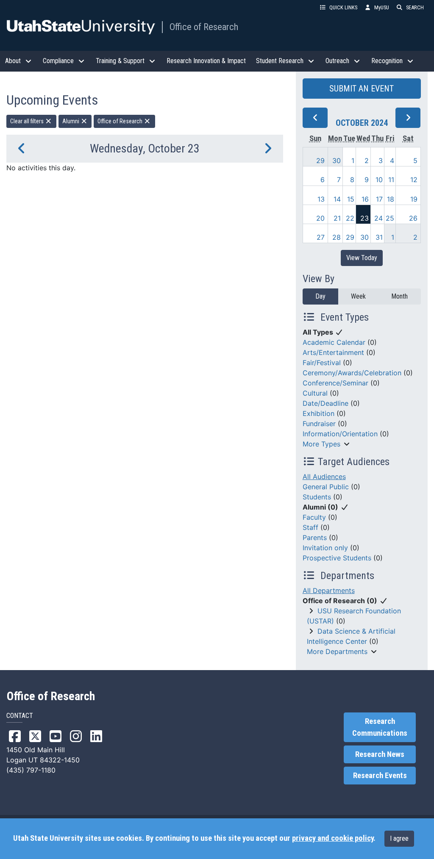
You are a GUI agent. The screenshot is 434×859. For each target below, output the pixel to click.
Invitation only (325, 547)
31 (379, 237)
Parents (315, 537)
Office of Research (204, 26)
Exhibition (318, 413)
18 (390, 199)
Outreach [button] (337, 61)
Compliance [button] (58, 61)
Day (320, 296)
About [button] (13, 61)
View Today (361, 258)
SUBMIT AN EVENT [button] (361, 88)
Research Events (380, 775)
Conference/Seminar (335, 383)
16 (365, 199)
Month (399, 296)
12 (413, 179)
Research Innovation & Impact (206, 61)
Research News (379, 754)
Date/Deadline (325, 403)
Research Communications (379, 727)
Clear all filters (27, 121)
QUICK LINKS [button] (343, 7)
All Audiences (324, 476)
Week (358, 296)
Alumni (71, 121)
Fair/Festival (322, 362)
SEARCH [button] (415, 7)
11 (391, 179)
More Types (321, 444)
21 (337, 218)
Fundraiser (319, 423)
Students (317, 497)
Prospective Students (337, 558)
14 (337, 199)
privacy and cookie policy (332, 838)
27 (321, 237)
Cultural (315, 393)
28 (336, 237)
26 (413, 218)
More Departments (337, 651)
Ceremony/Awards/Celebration (352, 373)
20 (320, 218)
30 (336, 160)
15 (350, 199)
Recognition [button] (387, 61)
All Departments (329, 590)
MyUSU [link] (381, 7)
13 (321, 199)
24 (378, 218)
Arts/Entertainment (333, 352)
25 (390, 218)
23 (364, 218)
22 (350, 218)
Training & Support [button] (120, 61)
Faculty (314, 517)
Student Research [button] (279, 61)
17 (379, 199)
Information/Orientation (340, 434)
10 (379, 179)
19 (413, 199)
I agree (399, 838)
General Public (326, 486)
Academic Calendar (334, 342)
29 (320, 160)
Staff (310, 527)
